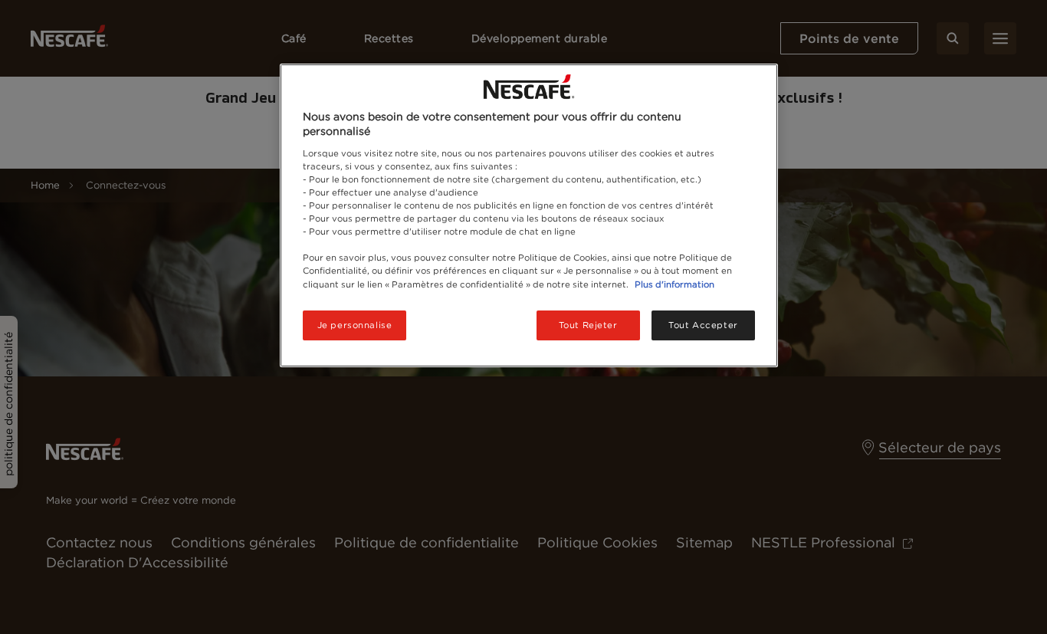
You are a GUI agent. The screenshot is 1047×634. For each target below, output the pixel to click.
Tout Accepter (702, 325)
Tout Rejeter (588, 325)
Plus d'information (674, 284)
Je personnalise (354, 325)
